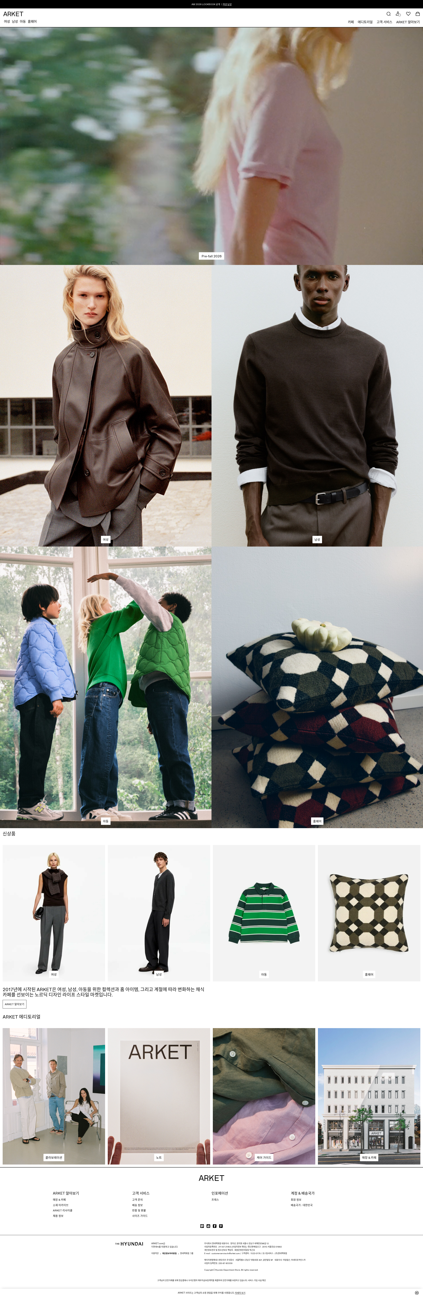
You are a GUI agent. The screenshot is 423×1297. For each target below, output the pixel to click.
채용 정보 (58, 1215)
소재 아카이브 (60, 1205)
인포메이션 (220, 1193)
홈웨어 (32, 21)
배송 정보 (137, 1205)
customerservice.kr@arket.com (226, 1253)
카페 (351, 22)
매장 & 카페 (59, 1199)
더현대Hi (155, 1247)
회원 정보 (296, 1199)
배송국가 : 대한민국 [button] (302, 1205)
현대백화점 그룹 (186, 1253)
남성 (15, 21)
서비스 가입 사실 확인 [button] (257, 1280)
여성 (7, 21)
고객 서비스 (384, 22)
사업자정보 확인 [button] (239, 1247)
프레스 (215, 1199)
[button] (388, 13)
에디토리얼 (365, 22)
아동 (23, 21)
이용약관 (155, 1253)
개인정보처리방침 (169, 1253)
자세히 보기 (240, 1292)
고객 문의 (137, 1199)
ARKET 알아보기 (408, 22)
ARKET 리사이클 (62, 1210)
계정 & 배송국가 (303, 1193)
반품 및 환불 (139, 1210)
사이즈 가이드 (140, 1215)
